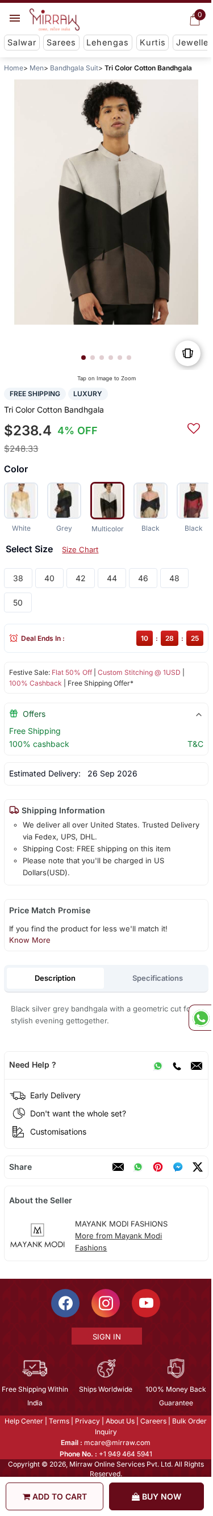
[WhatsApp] (158, 1065)
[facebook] (177, 1167)
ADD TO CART (58, 1496)
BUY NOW (160, 1496)
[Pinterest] (158, 1167)
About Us (120, 1421)
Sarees (61, 42)
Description (55, 977)
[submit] (193, 427)
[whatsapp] (138, 1167)
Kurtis (153, 42)
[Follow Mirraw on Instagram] (105, 1303)
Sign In (107, 1336)
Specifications (157, 977)
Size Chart (80, 549)
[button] (83, 357)
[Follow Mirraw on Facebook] (65, 1303)
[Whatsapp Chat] (200, 1018)
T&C (195, 744)
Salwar (21, 42)
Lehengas (107, 42)
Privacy (87, 1421)
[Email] (196, 1065)
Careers (153, 1421)
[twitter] (197, 1167)
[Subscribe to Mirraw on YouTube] (146, 1303)
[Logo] (55, 20)
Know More (30, 939)
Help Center (24, 1421)
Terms (59, 1421)
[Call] (176, 1065)
